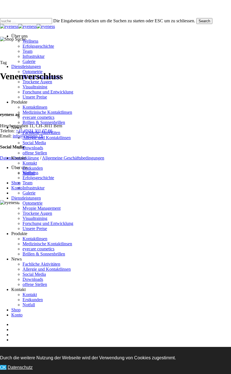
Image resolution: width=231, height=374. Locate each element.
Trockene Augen (37, 213)
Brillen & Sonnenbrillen (44, 253)
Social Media (34, 274)
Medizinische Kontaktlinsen (47, 243)
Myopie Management (42, 208)
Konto (17, 314)
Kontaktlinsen (35, 238)
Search (204, 21)
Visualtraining (35, 218)
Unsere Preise (35, 228)
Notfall (29, 304)
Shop (16, 309)
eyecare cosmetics (38, 248)
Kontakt (30, 294)
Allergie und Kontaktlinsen (47, 269)
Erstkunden (33, 299)
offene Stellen (35, 284)
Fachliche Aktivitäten (41, 264)
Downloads (33, 279)
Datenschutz (20, 367)
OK (3, 367)
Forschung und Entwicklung (48, 223)
